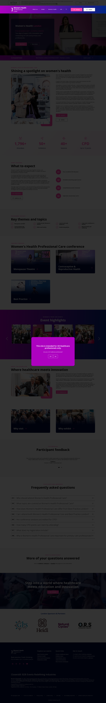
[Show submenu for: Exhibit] (46, 9)
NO (55, 356)
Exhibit (90, 9)
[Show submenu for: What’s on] (39, 9)
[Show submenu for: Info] (63, 9)
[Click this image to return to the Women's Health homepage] (18, 9)
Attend (78, 9)
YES (50, 356)
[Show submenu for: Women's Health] (58, 9)
